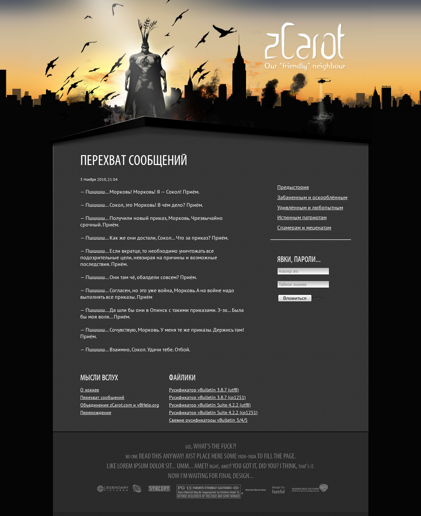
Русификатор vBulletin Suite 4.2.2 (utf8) (210, 405)
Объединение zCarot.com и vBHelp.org (119, 405)
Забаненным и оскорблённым (312, 197)
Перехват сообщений (102, 397)
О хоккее (89, 390)
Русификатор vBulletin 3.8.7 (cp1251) (207, 397)
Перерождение (95, 412)
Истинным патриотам (302, 218)
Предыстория (293, 187)
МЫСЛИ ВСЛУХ (99, 378)
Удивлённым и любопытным (310, 208)
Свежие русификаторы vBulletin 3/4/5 (208, 420)
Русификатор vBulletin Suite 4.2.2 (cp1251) (213, 412)
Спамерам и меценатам (304, 228)
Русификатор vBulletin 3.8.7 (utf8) (204, 390)
